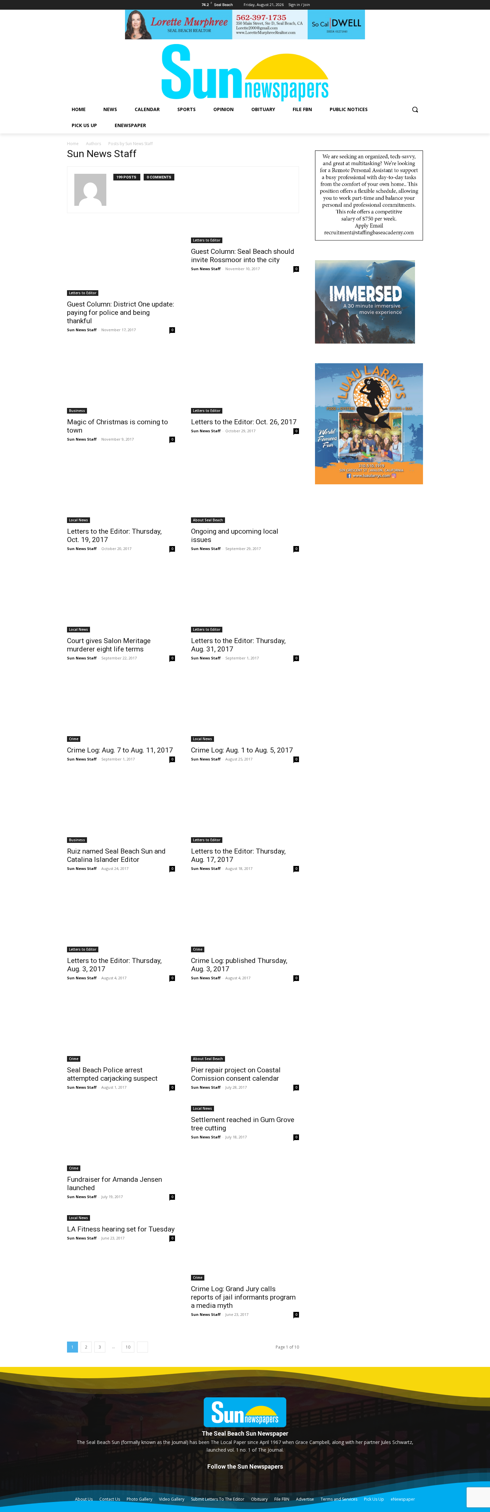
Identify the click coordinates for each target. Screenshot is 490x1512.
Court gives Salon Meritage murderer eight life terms (109, 645)
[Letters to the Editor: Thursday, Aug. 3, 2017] (121, 919)
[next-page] (142, 1347)
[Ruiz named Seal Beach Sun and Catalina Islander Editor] (121, 809)
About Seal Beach (208, 520)
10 (128, 1347)
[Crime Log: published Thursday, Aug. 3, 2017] (245, 919)
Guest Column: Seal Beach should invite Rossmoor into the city (242, 255)
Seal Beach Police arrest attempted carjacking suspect (112, 1074)
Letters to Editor (82, 293)
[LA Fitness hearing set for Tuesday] (121, 1217)
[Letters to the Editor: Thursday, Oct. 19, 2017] (121, 489)
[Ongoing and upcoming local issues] (245, 489)
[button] (415, 109)
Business (77, 410)
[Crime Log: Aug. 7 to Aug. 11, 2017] (121, 708)
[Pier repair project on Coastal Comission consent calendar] (245, 1028)
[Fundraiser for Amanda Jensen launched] (121, 1137)
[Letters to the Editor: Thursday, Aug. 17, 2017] (245, 809)
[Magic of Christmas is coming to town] (121, 380)
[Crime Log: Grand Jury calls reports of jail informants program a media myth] (245, 1247)
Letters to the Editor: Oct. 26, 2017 (244, 422)
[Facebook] (244, 1478)
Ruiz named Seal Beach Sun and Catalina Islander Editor (116, 855)
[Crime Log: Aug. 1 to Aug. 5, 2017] (245, 708)
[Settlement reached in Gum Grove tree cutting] (245, 1107)
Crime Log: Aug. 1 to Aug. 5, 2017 (242, 750)
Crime (73, 738)
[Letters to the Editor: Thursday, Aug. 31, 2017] (245, 599)
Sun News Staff (82, 329)
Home (73, 143)
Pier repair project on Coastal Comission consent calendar (236, 1074)
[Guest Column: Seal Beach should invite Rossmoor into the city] (245, 236)
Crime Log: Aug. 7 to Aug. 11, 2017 (120, 750)
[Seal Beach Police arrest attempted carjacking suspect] (121, 1028)
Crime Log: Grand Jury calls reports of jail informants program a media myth (243, 1297)
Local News (78, 520)
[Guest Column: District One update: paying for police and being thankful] (121, 262)
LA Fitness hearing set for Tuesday (121, 1229)
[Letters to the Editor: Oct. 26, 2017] (245, 380)
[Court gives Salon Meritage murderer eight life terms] (121, 599)
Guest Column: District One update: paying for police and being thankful (120, 312)
